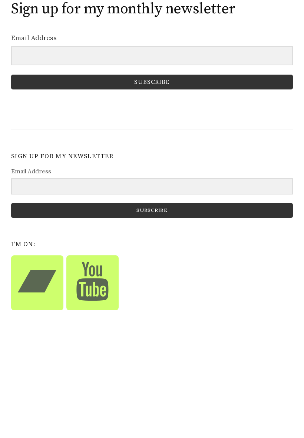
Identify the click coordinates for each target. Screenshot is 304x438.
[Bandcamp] (37, 282)
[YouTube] (92, 282)
